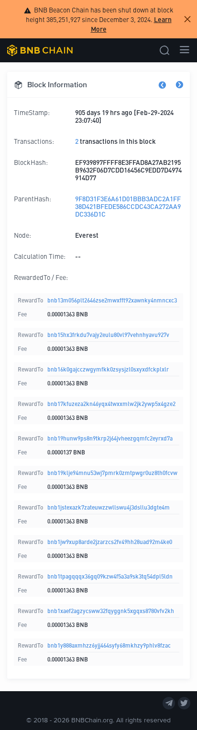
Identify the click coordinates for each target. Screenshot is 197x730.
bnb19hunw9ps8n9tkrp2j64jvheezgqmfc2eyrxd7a (110, 438)
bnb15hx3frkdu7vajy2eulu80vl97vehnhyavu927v (108, 334)
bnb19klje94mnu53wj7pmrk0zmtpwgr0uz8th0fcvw (112, 472)
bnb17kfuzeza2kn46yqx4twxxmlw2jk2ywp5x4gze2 (111, 403)
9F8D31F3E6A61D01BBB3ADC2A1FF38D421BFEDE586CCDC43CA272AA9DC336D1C (128, 206)
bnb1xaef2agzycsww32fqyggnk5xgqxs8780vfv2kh (110, 610)
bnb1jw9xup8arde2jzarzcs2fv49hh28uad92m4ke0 (109, 541)
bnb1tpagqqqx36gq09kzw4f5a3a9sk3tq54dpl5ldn (110, 576)
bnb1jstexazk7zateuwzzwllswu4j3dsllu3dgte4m (108, 507)
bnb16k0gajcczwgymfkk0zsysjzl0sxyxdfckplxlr (108, 369)
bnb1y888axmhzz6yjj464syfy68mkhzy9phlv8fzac (109, 645)
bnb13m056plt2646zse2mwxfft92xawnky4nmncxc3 (112, 300)
